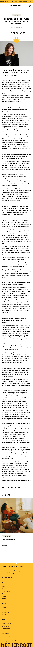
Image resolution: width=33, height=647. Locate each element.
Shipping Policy (6, 636)
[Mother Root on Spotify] (12, 577)
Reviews (4, 589)
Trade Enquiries (6, 591)
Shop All (4, 615)
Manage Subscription (7, 610)
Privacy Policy (5, 626)
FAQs (3, 586)
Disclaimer (5, 631)
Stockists (4, 593)
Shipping (4, 607)
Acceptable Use (6, 628)
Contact (4, 598)
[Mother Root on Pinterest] (9, 577)
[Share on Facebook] (17, 33)
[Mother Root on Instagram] (6, 577)
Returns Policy (5, 633)
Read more (5, 545)
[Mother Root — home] (16, 5)
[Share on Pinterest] (24, 33)
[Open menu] (3, 5)
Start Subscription (6, 612)
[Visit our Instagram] (21, 33)
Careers (4, 596)
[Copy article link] (14, 33)
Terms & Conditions (7, 623)
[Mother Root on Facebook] (3, 577)
